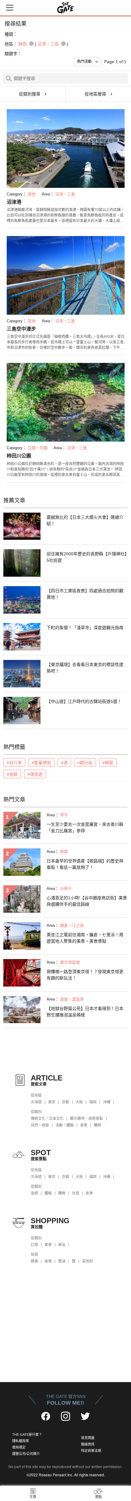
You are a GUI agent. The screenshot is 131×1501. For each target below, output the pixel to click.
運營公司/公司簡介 (26, 1454)
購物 (97, 1125)
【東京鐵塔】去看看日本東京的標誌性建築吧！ (85, 667)
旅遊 (34, 1193)
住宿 (75, 1193)
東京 (51, 1102)
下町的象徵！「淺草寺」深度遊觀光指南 (85, 627)
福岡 (93, 1102)
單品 (62, 1245)
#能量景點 (41, 762)
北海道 (36, 1102)
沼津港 (14, 202)
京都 (65, 1102)
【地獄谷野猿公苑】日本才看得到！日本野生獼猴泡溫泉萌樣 (85, 1011)
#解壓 (107, 762)
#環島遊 (35, 774)
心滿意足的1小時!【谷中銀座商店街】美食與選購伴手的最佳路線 (87, 901)
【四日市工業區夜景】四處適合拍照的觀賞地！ (85, 594)
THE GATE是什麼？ (27, 1434)
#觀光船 (85, 762)
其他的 (87, 1261)
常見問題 (87, 1438)
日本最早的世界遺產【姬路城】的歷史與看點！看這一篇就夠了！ (85, 864)
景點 (98, 1497)
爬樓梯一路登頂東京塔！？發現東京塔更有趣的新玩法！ (85, 974)
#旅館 (12, 774)
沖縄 (106, 1102)
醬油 (62, 1261)
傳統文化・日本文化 (47, 1118)
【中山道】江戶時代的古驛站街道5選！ (84, 701)
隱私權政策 (20, 1441)
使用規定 (19, 1447)
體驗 (48, 1193)
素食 (48, 1245)
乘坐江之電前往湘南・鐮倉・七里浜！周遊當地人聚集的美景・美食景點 (85, 938)
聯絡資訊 (87, 1444)
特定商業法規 (91, 1451)
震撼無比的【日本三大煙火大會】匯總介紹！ (85, 520)
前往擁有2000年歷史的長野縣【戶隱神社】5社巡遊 (87, 557)
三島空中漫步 (21, 328)
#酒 (64, 762)
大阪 (79, 1102)
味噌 (48, 1261)
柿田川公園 (19, 455)
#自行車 (14, 762)
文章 (33, 1497)
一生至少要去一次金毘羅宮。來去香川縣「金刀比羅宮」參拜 (85, 827)
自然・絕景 (40, 1125)
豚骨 (34, 1261)
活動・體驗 (64, 1125)
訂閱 (34, 1245)
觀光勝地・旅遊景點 (86, 1118)
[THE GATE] (65, 7)
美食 (83, 1125)
